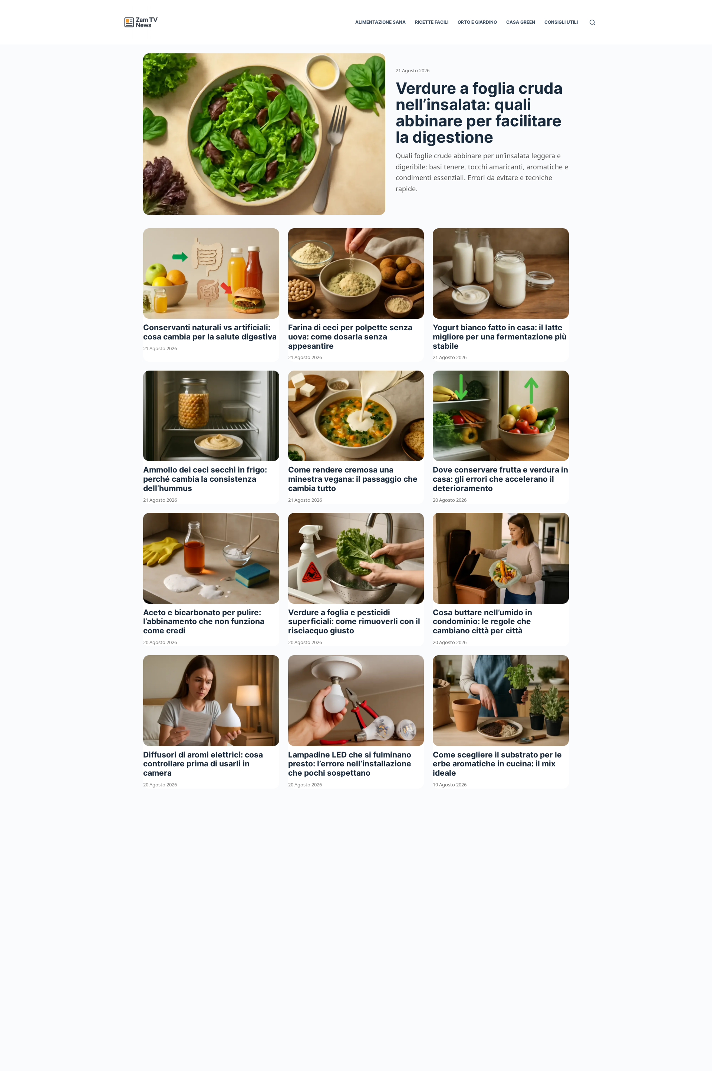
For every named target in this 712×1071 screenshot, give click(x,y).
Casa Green (520, 22)
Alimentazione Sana (380, 22)
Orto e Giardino (477, 22)
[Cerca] (592, 22)
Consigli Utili (561, 22)
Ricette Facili (431, 22)
